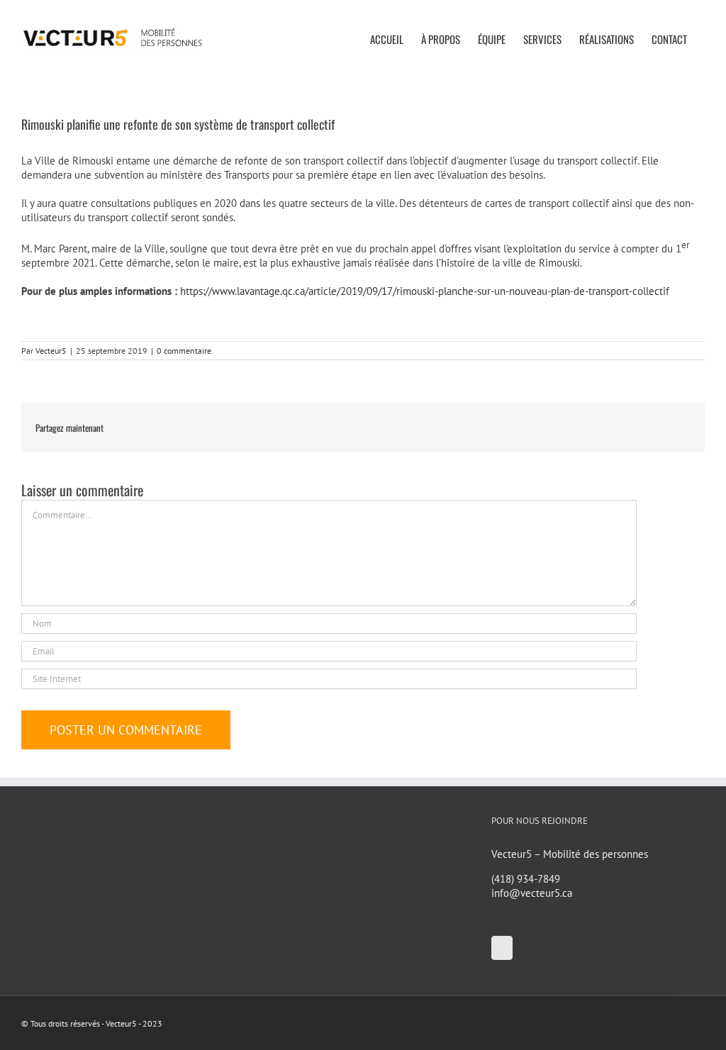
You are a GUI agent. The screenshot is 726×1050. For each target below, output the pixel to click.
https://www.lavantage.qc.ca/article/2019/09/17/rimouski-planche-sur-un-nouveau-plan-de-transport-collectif (424, 291)
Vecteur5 (51, 350)
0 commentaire (184, 350)
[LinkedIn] (502, 948)
